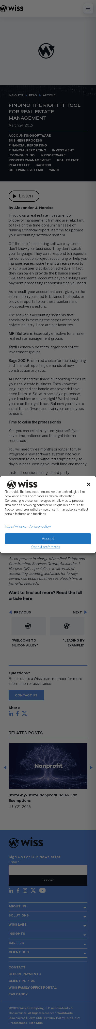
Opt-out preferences (45, 547)
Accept (48, 538)
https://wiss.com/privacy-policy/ (28, 526)
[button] (88, 484)
